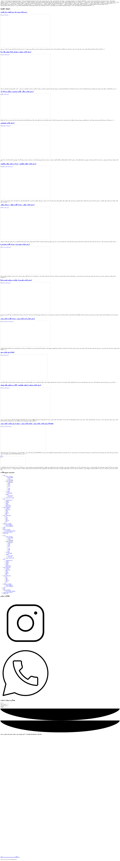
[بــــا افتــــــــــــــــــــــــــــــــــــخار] (60, 854)
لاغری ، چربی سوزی (10, 497)
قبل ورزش (10, 495)
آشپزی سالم (8, 505)
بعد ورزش (10, 496)
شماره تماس (3, 704)
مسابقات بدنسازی (6, 529)
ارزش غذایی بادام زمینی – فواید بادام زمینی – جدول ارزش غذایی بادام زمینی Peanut (26, 423)
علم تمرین (8, 491)
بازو (9, 490)
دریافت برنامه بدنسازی (7, 531)
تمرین (4, 475)
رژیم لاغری (8, 504)
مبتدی (9, 478)
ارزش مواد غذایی (9, 500)
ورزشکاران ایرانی (9, 524)
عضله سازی (10, 479)
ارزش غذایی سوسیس (7, 123)
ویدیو (4, 528)
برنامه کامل (10, 482)
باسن (9, 488)
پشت (9, 484)
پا (8, 486)
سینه (9, 485)
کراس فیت (8, 509)
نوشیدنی (7, 502)
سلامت (7, 501)
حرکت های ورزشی (7, 515)
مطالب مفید (10, 477)
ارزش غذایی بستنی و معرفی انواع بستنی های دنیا (15, 52)
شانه (9, 489)
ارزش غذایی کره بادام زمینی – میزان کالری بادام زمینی (17, 318)
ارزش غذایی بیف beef (7, 352)
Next (2, 455)
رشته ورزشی (3, 705)
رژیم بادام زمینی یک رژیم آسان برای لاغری (13, 12)
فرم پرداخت (5, 533)
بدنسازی (7, 508)
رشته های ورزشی (6, 507)
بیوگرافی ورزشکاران (7, 523)
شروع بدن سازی (9, 476)
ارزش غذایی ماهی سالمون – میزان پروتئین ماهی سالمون (18, 163)
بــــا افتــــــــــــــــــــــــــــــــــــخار (9, 857)
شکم (9, 483)
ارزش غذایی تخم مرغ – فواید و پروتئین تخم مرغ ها (16, 280)
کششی (7, 494)
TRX (7, 510)
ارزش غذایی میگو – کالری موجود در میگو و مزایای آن (17, 91)
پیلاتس (7, 511)
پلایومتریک (10, 492)
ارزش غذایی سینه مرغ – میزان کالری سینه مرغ (15, 244)
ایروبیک (7, 512)
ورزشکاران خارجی (9, 526)
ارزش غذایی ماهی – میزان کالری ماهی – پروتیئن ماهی (17, 204)
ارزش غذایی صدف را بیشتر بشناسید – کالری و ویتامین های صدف (20, 385)
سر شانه (7, 520)
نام (1, 702)
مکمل (7, 503)
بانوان (4, 527)
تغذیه (4, 498)
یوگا (6, 514)
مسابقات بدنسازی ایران (10, 530)
